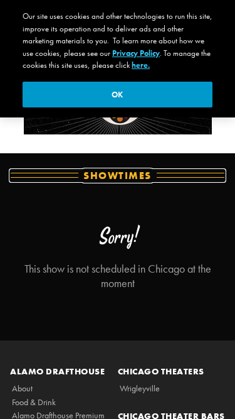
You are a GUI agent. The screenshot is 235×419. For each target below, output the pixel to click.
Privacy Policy (136, 53)
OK (117, 94)
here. (141, 65)
